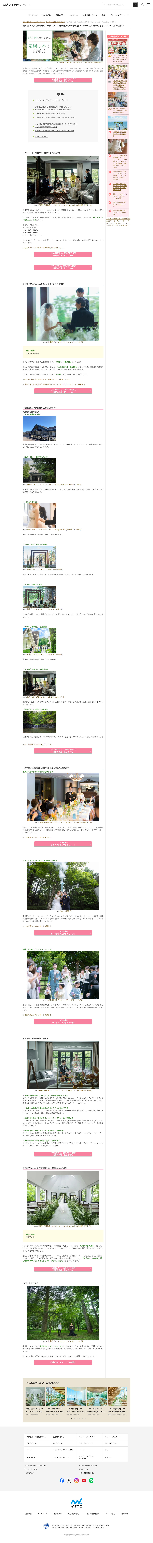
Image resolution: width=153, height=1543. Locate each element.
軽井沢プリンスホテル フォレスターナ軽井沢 (65, 342)
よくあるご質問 (31, 1469)
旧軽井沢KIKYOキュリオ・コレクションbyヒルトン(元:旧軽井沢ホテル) (81, 62)
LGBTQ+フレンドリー (61, 1457)
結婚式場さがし (58, 1437)
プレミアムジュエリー (119, 15)
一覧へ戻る (116, 221)
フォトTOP (73, 15)
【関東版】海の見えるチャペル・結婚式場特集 (119, 134)
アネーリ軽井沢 (65, 911)
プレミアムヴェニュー (113, 1437)
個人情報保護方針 (93, 1514)
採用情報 (125, 1514)
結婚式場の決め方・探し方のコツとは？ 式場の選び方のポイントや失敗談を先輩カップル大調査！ (119, 175)
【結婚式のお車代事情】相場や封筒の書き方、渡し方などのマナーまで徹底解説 (54, 384)
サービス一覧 (42, 1514)
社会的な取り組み (74, 1514)
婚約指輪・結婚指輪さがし (36, 1437)
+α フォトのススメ (41, 137)
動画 (103, 15)
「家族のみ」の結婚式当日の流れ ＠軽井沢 (50, 113)
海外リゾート (57, 1443)
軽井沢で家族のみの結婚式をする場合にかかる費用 (53, 109)
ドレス (29, 1450)
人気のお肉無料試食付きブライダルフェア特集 (119, 204)
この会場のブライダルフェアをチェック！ (63, 844)
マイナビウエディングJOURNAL (87, 1457)
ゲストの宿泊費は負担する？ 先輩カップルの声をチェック (47, 379)
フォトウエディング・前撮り (63, 1450)
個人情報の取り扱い (87, 1473)
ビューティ (83, 1450)
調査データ (84, 1469)
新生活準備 (31, 1457)
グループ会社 (110, 1514)
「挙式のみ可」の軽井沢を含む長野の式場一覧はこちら (63, 267)
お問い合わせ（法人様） (89, 1465)
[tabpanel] (36, 1401)
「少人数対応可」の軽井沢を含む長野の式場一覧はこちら (63, 80)
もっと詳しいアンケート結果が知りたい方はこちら (43, 248)
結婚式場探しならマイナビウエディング (34, 22)
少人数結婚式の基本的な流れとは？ (37, 744)
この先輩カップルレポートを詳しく (37, 837)
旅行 (106, 1450)
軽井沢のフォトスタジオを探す (63, 1362)
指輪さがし (46, 15)
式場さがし (59, 15)
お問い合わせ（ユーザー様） (36, 1465)
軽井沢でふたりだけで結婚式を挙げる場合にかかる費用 (54, 131)
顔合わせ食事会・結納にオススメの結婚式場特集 (119, 212)
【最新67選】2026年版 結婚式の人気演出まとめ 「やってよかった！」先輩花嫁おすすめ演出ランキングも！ (120, 85)
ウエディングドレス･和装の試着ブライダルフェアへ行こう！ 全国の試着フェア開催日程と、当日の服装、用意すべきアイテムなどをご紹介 (120, 161)
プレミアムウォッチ (86, 1443)
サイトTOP (32, 15)
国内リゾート (32, 1443)
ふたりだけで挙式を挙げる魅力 (46, 127)
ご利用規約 (30, 1473)
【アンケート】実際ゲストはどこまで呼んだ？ (51, 100)
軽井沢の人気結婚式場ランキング (55, 22)
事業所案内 (58, 1514)
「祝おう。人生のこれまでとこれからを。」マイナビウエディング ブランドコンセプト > (118, 223)
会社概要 (28, 1514)
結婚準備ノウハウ (90, 15)
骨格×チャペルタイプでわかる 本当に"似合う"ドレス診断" (120, 196)
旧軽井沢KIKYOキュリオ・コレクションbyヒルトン (46, 697)
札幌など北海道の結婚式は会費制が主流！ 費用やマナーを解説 (120, 110)
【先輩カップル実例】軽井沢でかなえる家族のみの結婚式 (55, 117)
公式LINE (108, 1457)
